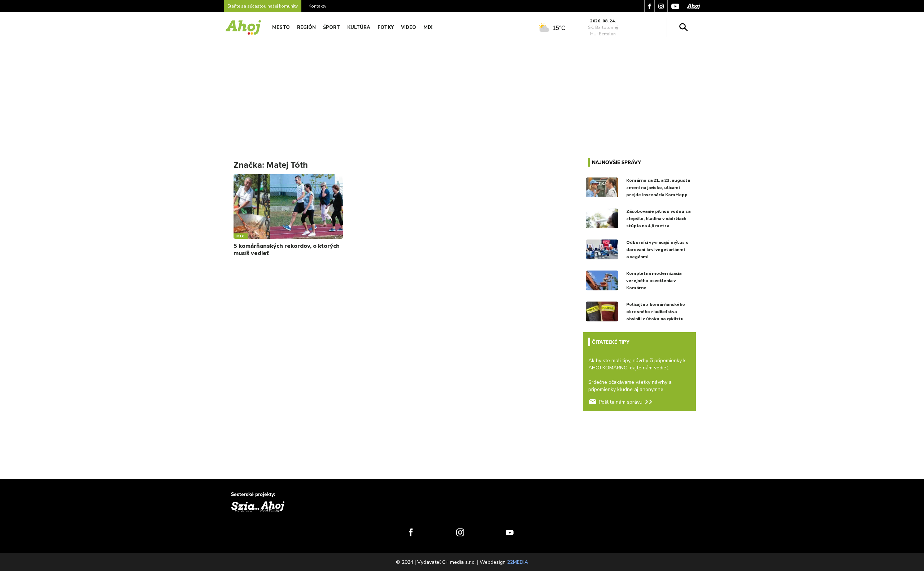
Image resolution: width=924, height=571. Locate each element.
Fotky (386, 27)
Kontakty (317, 6)
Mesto (281, 27)
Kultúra (358, 27)
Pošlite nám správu (620, 402)
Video (408, 27)
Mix (427, 27)
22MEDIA (517, 562)
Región (306, 27)
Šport (331, 27)
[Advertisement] (462, 93)
